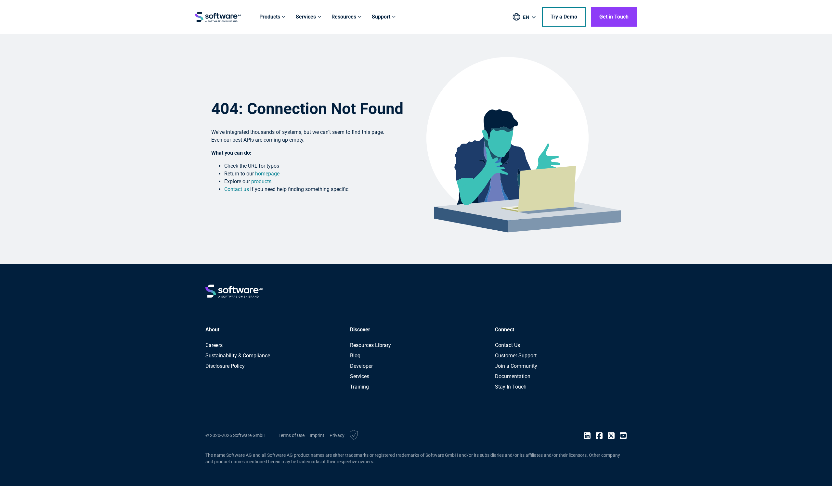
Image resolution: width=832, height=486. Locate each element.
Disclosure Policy (225, 366)
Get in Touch (614, 17)
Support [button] (381, 17)
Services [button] (306, 17)
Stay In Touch (510, 387)
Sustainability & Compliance (237, 355)
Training (359, 387)
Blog (355, 355)
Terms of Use (292, 435)
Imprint (317, 435)
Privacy (337, 435)
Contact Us (507, 345)
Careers (214, 345)
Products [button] (269, 17)
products (261, 181)
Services (359, 376)
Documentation (512, 376)
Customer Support (516, 355)
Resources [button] (344, 17)
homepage (267, 174)
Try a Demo (564, 17)
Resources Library (370, 345)
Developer (361, 366)
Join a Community (516, 366)
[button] (354, 435)
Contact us (236, 189)
